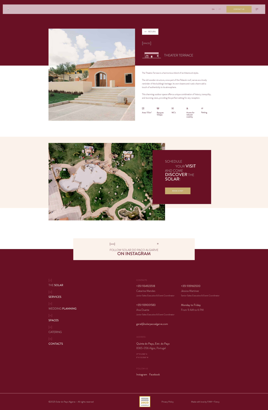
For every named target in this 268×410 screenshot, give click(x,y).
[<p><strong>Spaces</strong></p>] (63, 318)
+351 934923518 (145, 286)
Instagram (141, 374)
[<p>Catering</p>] (63, 329)
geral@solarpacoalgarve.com (152, 324)
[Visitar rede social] (157, 243)
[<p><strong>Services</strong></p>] (63, 294)
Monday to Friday (191, 305)
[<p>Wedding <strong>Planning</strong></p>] (63, 306)
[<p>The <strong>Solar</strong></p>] (63, 283)
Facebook (154, 374)
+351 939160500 (190, 286)
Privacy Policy (167, 401)
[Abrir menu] (257, 9)
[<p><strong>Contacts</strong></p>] (63, 341)
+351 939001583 (145, 305)
